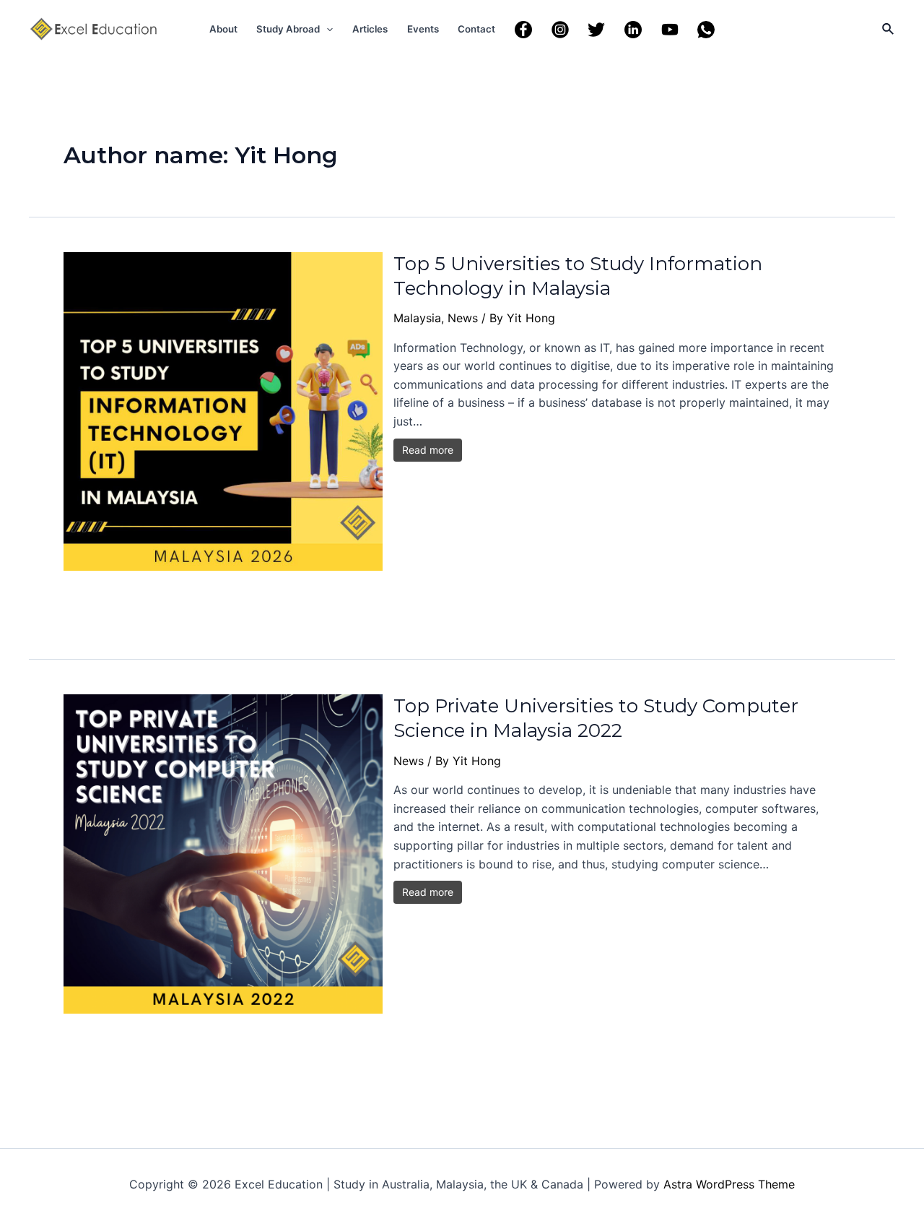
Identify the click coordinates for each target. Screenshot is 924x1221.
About (223, 29)
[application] (326, 29)
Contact (476, 29)
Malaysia (417, 318)
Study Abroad (288, 29)
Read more (427, 450)
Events (423, 29)
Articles (370, 29)
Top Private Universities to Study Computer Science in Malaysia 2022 (595, 718)
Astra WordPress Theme (729, 1184)
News (463, 318)
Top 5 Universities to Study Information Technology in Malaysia (577, 276)
